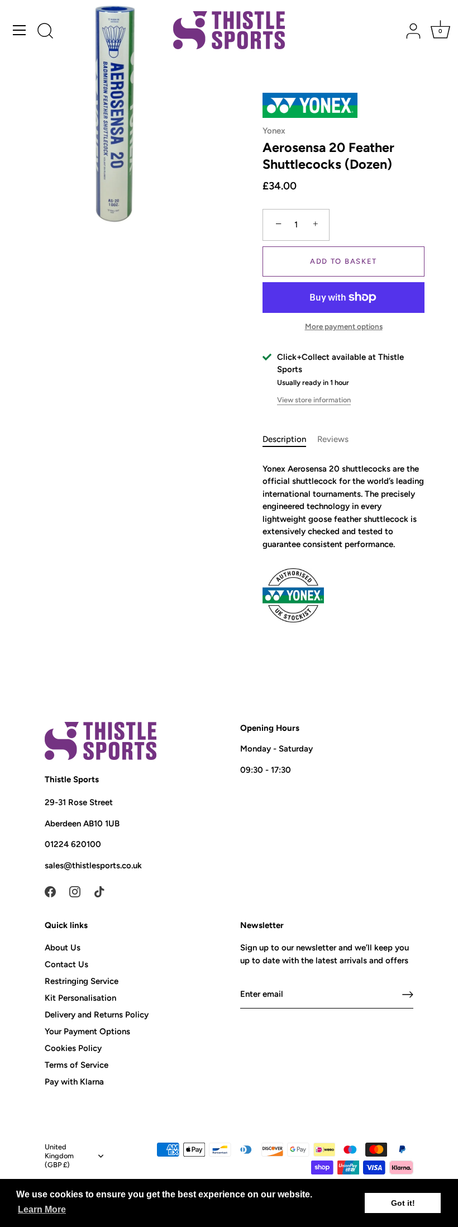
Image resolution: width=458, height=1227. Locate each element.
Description (284, 439)
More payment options (344, 326)
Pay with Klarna (74, 1082)
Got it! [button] (403, 1203)
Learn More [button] (42, 1209)
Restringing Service (81, 981)
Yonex (274, 131)
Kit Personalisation (80, 998)
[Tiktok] (99, 891)
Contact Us (66, 964)
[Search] (45, 32)
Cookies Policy (73, 1048)
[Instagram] (74, 891)
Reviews (333, 439)
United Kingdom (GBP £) (59, 1156)
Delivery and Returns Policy (97, 1015)
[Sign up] (407, 994)
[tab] (290, 439)
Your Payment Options (87, 1031)
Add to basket (343, 261)
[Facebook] (50, 891)
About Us (62, 948)
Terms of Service (76, 1065)
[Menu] (19, 30)
